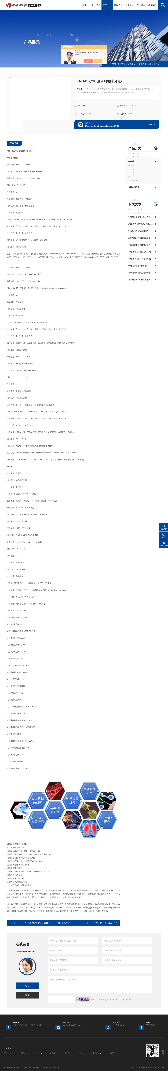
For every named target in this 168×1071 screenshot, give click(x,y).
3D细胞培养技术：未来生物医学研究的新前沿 (143, 259)
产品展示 (131, 64)
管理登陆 (151, 1067)
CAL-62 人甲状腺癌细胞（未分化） (35, 923)
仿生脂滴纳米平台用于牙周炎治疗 (142, 245)
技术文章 (129, 5)
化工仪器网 (143, 1067)
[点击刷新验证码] (83, 999)
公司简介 (22, 1053)
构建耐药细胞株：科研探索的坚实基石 (143, 217)
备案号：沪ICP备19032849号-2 (47, 1067)
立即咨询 (151, 125)
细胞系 (141, 64)
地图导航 (95, 1053)
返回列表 (65, 923)
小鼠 (133, 173)
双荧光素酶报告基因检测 (138, 231)
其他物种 (134, 180)
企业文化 (36, 1053)
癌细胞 (133, 165)
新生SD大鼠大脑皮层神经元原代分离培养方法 (143, 224)
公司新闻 (51, 1053)
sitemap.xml (159, 1067)
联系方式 (81, 1053)
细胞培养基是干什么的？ (138, 266)
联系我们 (152, 5)
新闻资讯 (118, 5)
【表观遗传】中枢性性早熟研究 (141, 280)
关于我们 (96, 5)
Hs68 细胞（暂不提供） (103, 923)
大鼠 (133, 176)
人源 (149, 64)
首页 (85, 5)
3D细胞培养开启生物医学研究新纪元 (143, 252)
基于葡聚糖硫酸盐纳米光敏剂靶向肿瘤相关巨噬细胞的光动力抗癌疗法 (143, 273)
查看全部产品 (133, 187)
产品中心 (107, 5)
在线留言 (141, 5)
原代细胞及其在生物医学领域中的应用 (143, 238)
